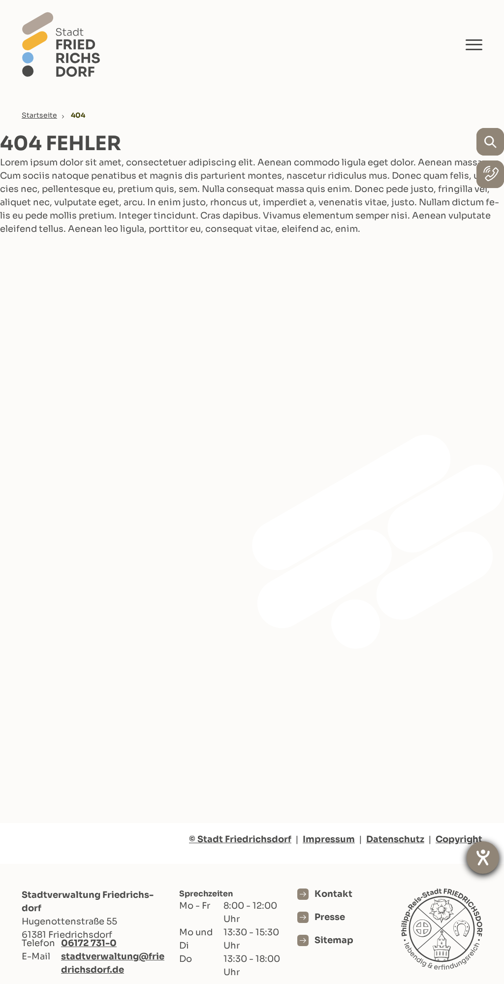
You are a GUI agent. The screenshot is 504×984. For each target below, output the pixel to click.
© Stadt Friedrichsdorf (240, 839)
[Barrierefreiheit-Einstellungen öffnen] (483, 857)
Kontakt (333, 894)
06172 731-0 (89, 943)
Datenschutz (395, 839)
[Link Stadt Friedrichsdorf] (61, 44)
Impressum (329, 839)
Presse (330, 917)
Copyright (459, 839)
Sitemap (334, 940)
